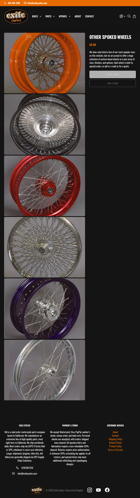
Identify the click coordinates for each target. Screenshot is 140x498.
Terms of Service (115, 449)
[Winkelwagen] (134, 16)
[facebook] (107, 490)
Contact (89, 16)
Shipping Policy (115, 439)
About (78, 16)
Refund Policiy (115, 442)
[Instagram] (89, 490)
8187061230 (27, 467)
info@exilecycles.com (27, 473)
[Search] (129, 16)
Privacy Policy (115, 446)
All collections (41, 16)
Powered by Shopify (74, 490)
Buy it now (113, 83)
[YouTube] (98, 490)
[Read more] (122, 16)
